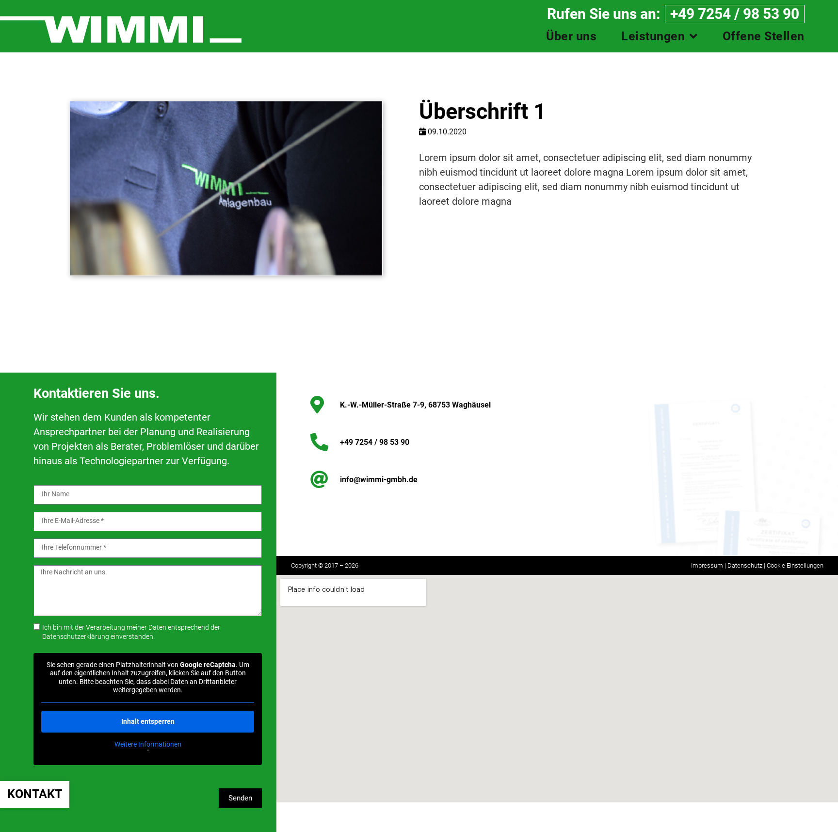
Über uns (571, 37)
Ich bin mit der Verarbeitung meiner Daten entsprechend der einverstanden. (131, 632)
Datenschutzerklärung (75, 637)
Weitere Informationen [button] (147, 744)
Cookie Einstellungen (795, 565)
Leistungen (653, 37)
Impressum (708, 565)
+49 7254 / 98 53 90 (734, 13)
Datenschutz (744, 565)
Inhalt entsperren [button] (148, 721)
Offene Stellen (764, 37)
